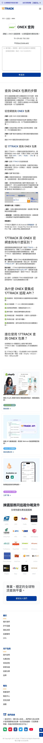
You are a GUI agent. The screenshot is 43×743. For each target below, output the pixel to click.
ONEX (20, 111)
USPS (14, 155)
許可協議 (6, 626)
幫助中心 (6, 696)
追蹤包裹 (6, 671)
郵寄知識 (6, 667)
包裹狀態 (6, 659)
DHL (32, 155)
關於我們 (6, 622)
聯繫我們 (6, 692)
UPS (20, 155)
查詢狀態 (6, 663)
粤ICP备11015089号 (21, 741)
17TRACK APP (9, 264)
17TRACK (13, 146)
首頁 (3, 18)
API (16, 270)
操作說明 (6, 655)
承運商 (8, 18)
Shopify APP (23, 270)
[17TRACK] (8, 9)
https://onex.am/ (22, 43)
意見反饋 (6, 700)
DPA (4, 638)
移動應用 (31, 225)
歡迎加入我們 (21, 598)
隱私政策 (6, 630)
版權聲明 (6, 634)
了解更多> (35, 3)
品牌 (4, 675)
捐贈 (4, 704)
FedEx (26, 155)
